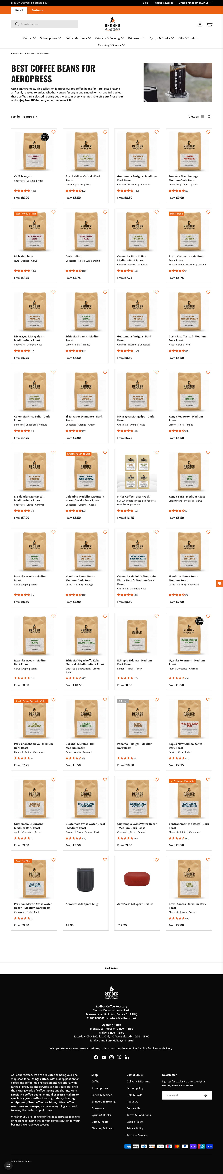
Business (37, 10)
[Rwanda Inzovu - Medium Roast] (34, 552)
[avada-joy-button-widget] (8, 1165)
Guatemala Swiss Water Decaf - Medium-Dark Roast (137, 826)
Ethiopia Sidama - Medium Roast (83, 338)
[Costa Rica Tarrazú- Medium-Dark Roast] (189, 312)
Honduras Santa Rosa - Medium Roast (183, 578)
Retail (19, 10)
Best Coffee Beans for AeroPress (34, 53)
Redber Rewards (163, 2)
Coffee (27, 38)
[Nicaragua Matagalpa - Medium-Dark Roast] (34, 312)
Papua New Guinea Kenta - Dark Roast (186, 746)
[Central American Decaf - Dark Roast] (189, 799)
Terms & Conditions (139, 1115)
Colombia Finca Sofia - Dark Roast (32, 418)
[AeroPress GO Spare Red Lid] (137, 879)
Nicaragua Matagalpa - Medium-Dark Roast (29, 338)
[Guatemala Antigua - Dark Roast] (137, 312)
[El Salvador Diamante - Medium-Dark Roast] (34, 472)
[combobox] (44, 24)
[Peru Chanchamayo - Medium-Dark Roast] (34, 719)
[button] (210, 24)
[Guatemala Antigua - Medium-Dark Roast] (137, 151)
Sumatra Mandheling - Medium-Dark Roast (183, 178)
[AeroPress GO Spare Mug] (86, 879)
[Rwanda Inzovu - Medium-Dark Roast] (34, 636)
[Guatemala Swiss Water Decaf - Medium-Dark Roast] (137, 799)
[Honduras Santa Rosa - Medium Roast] (189, 552)
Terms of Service (137, 1135)
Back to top (111, 968)
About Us (132, 1101)
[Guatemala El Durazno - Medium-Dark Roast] (34, 799)
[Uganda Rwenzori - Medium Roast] (189, 636)
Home (14, 53)
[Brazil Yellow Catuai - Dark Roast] (86, 151)
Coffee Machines (76, 38)
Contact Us (133, 1108)
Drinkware (134, 38)
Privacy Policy (135, 1128)
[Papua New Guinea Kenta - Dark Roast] (189, 719)
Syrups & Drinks (160, 38)
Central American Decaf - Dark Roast (189, 826)
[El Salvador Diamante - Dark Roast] (86, 392)
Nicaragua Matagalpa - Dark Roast (135, 418)
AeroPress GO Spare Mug (82, 904)
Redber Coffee (24, 1161)
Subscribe (17, 2)
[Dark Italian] (86, 232)
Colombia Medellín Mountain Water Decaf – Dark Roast (85, 498)
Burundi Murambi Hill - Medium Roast (81, 746)
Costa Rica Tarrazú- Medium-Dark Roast (188, 338)
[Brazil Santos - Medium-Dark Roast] (189, 879)
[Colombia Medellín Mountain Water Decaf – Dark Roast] (86, 472)
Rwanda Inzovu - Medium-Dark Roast (31, 662)
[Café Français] (34, 151)
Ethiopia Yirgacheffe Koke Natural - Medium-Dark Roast (85, 662)
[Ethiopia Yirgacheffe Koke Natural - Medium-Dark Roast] (86, 636)
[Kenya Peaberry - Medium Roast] (189, 392)
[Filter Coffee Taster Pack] (137, 472)
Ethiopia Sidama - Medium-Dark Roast (135, 662)
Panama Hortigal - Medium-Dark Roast (135, 746)
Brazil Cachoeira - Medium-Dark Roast (186, 258)
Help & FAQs (134, 1095)
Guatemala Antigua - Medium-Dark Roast (137, 178)
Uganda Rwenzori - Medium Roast (187, 662)
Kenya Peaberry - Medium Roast (186, 418)
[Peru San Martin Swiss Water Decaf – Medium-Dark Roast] (34, 879)
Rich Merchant (23, 256)
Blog (145, 2)
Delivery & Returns (138, 1081)
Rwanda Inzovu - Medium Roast (30, 578)
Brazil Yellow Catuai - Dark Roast (83, 178)
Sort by (16, 116)
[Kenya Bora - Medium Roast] (189, 472)
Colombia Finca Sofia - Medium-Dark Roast (131, 258)
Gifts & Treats (186, 38)
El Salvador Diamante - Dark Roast (84, 418)
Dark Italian (73, 256)
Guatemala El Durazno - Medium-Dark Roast (29, 826)
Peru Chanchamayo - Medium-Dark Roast (34, 746)
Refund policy (135, 1088)
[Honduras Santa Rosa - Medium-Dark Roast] (86, 552)
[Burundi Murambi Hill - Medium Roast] (86, 719)
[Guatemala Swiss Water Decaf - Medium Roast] (86, 799)
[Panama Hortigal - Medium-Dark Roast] (137, 719)
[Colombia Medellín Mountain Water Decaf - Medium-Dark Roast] (137, 552)
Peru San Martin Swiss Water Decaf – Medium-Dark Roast (33, 906)
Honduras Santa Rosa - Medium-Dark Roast (80, 578)
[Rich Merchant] (34, 232)
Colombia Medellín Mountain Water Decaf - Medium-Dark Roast (136, 580)
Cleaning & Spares (109, 45)
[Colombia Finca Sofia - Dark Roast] (34, 392)
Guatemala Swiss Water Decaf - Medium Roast (85, 826)
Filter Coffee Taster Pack (133, 496)
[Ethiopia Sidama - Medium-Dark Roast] (137, 636)
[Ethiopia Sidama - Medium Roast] (86, 312)
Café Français (23, 176)
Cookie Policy (135, 1121)
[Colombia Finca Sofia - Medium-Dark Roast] (137, 232)
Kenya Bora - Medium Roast (187, 496)
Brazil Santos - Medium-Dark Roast (187, 906)
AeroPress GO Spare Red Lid (135, 904)
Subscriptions (48, 38)
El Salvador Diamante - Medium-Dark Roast (29, 498)
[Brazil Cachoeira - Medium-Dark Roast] (189, 232)
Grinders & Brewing (107, 38)
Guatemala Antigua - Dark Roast (134, 338)
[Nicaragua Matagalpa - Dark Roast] (137, 392)
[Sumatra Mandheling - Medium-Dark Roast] (189, 151)
